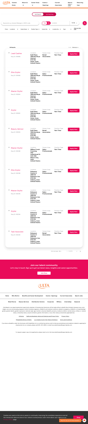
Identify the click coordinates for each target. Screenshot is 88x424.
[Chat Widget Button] (84, 420)
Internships (68, 302)
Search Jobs (70, 4)
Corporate (50, 302)
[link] (44, 58)
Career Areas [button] (35, 2)
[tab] (38, 14)
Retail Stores (12, 302)
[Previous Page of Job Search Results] (77, 251)
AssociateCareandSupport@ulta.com (61, 325)
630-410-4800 (42, 325)
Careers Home (14, 4)
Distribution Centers (38, 302)
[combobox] (20, 23)
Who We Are (15, 296)
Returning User (80, 4)
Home (7, 296)
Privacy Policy (8, 419)
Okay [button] (78, 417)
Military (59, 302)
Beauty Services (24, 302)
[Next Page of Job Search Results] (80, 251)
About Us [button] (25, 2)
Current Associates (58, 4)
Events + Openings (45, 4)
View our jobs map (77, 29)
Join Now (44, 273)
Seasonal (77, 302)
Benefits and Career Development (32, 296)
